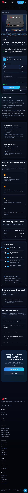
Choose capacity (14, 369)
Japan (2, 466)
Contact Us (3, 421)
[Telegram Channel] (5, 405)
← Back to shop (5, 12)
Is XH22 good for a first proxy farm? (12, 321)
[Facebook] (2, 405)
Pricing (2, 418)
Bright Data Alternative (5, 434)
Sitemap (14, 489)
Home (2, 8)
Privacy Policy (4, 454)
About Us (3, 419)
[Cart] (25, 2)
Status (2, 450)
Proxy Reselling (4, 481)
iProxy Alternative (4, 430)
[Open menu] (12, 2)
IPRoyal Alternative (5, 436)
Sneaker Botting (4, 479)
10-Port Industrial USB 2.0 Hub (16, 257)
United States (3, 461)
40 (17, 59)
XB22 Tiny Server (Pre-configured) (14, 253)
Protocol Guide (4, 442)
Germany (3, 462)
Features (3, 412)
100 (20, 59)
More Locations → (4, 468)
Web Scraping (4, 475)
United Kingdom (4, 464)
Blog (2, 446)
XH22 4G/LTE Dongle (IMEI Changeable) (15, 248)
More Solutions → (4, 483)
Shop (6, 8)
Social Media (3, 477)
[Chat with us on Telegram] (25, 490)
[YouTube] (11, 405)
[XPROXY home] (4, 2)
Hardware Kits (4, 414)
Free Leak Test (4, 448)
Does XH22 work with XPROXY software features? (13, 337)
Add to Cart (11, 87)
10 (7, 59)
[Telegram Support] (8, 405)
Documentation (4, 444)
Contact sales (14, 373)
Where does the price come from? (12, 342)
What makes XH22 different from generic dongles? (14, 326)
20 (10, 59)
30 (14, 59)
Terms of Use (4, 452)
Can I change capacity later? (10, 332)
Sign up (20, 2)
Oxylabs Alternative (5, 432)
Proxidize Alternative (5, 428)
